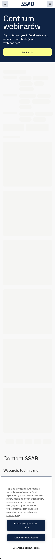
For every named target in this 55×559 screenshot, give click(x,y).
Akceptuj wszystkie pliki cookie (26, 525)
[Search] (5, 4)
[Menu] (50, 4)
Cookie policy (13, 515)
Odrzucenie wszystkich (26, 537)
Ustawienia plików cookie (26, 548)
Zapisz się (27, 52)
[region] (26, 518)
